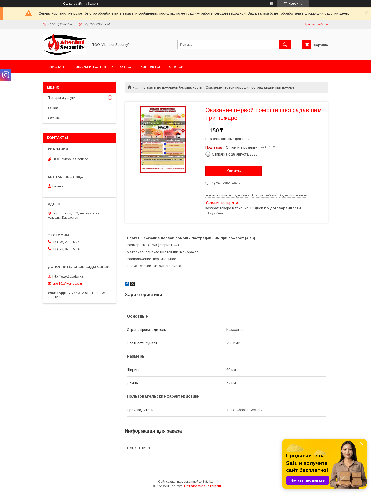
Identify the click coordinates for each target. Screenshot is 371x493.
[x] (132, 284)
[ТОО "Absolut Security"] (64, 54)
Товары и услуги (89, 67)
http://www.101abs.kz (67, 276)
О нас (125, 67)
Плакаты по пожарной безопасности (172, 87)
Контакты (150, 67)
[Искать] (285, 44)
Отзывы (54, 118)
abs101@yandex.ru (67, 283)
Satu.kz (207, 481)
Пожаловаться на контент (202, 486)
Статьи (176, 67)
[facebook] (127, 284)
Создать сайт (72, 3)
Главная (56, 67)
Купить (233, 171)
